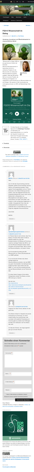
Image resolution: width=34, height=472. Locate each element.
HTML (20, 139)
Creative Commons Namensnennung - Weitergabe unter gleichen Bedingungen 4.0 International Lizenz (16, 459)
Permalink (25, 161)
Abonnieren (18, 17)
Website (7, 390)
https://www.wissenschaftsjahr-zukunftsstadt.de (19, 285)
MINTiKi (10, 178)
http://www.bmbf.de (13, 283)
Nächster (28, 25)
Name (8, 373)
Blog (12, 17)
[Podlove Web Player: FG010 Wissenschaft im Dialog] (17, 105)
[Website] (21, 75)
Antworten (12, 218)
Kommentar (9, 353)
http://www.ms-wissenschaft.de (15, 286)
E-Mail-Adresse (10, 381)
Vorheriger (6, 25)
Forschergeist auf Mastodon (9, 467)
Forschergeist (6, 17)
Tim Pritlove (21, 36)
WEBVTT (25, 139)
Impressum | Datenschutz (16, 20)
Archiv (25, 17)
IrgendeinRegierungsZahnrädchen (16, 231)
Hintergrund (5, 20)
